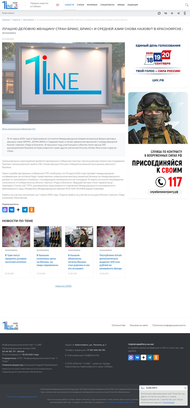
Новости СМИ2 (63, 286)
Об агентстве (118, 325)
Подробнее (168, 402)
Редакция (133, 5)
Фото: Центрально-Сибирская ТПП (18, 129)
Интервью (92, 5)
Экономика (11, 250)
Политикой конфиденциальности (120, 402)
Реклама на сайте (139, 325)
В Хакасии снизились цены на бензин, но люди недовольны (47, 260)
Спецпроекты (107, 5)
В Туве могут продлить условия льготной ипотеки (15, 258)
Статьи (80, 5)
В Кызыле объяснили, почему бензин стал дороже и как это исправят (79, 262)
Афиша (121, 5)
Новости (69, 5)
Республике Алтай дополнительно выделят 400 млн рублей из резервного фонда (111, 262)
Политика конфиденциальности (169, 325)
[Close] (185, 387)
